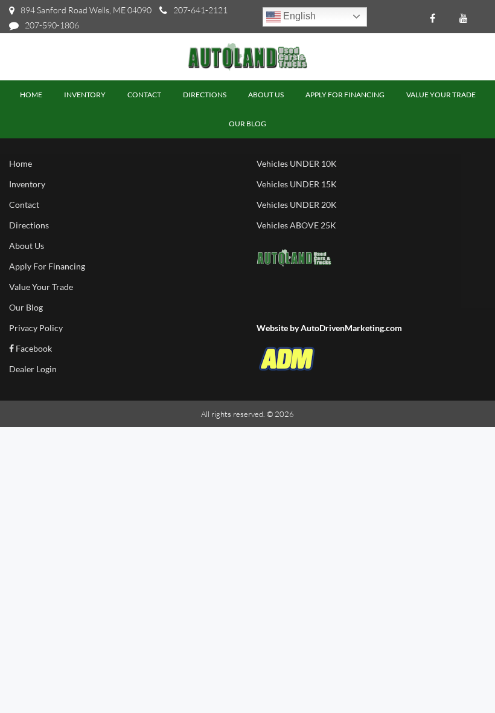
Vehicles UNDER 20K (297, 204)
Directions (29, 225)
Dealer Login (33, 369)
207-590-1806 (52, 25)
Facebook (33, 348)
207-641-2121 (200, 10)
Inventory (27, 184)
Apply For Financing (47, 266)
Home (20, 163)
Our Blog (26, 307)
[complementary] (459, 676)
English (298, 16)
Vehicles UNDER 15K (297, 184)
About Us (26, 245)
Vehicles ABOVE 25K (296, 225)
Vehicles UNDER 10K (297, 163)
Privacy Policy (36, 328)
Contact (24, 204)
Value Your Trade (41, 287)
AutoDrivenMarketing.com (351, 328)
